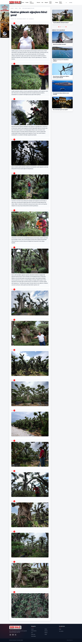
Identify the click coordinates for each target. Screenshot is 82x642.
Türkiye (56, 2)
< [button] (58, 27)
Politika (26, 2)
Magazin (46, 2)
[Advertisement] (77, 21)
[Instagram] (13, 635)
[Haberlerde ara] (66, 3)
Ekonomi (38, 2)
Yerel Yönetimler (32, 3)
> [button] (66, 27)
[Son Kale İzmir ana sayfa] (15, 627)
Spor (42, 2)
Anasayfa (12, 8)
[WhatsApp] (10, 635)
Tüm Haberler (61, 631)
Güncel (23, 2)
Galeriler (16, 8)
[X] (15, 635)
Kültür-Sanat (50, 3)
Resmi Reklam (60, 3)
